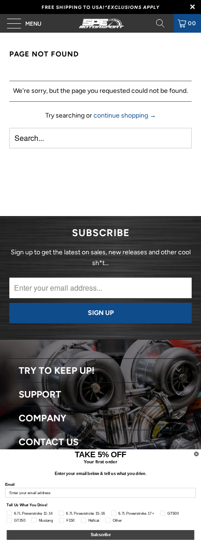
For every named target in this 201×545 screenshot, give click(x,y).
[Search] (163, 23)
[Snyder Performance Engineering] (100, 23)
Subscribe (101, 535)
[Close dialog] (196, 453)
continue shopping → (124, 115)
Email (9, 484)
